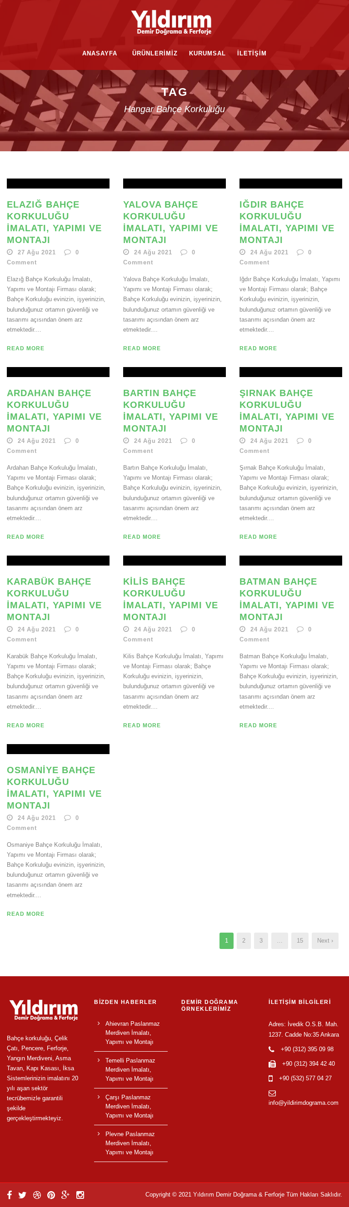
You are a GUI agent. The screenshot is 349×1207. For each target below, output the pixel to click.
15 (300, 940)
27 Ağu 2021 (37, 252)
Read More (26, 348)
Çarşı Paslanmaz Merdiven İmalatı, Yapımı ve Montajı (129, 1106)
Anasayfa (99, 53)
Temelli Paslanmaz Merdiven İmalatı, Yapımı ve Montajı (130, 1069)
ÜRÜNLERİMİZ (155, 53)
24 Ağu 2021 (153, 252)
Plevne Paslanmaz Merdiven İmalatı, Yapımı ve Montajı (130, 1143)
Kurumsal (207, 53)
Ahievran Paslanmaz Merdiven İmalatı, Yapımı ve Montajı (132, 1032)
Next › (325, 940)
